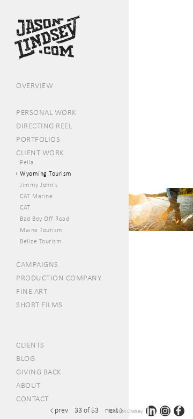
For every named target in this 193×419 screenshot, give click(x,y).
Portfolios (38, 139)
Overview (34, 85)
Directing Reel (44, 126)
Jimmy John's (39, 185)
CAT (25, 207)
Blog (25, 358)
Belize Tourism (41, 241)
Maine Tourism (41, 230)
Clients (30, 345)
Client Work (40, 152)
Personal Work (46, 112)
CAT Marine (36, 196)
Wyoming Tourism (46, 173)
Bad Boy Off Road (44, 218)
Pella (27, 162)
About (28, 385)
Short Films (39, 304)
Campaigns (37, 264)
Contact (32, 398)
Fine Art (31, 291)
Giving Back (39, 372)
